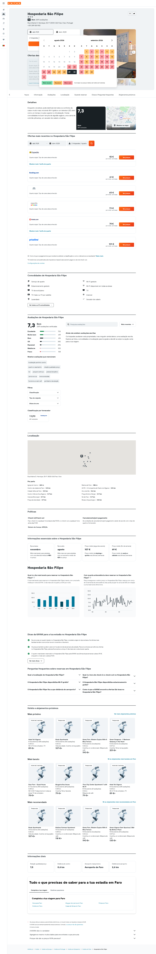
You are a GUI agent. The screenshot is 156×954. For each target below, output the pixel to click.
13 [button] (59, 62)
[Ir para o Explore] (3, 29)
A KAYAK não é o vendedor (39, 931)
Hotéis (37, 949)
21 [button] (64, 67)
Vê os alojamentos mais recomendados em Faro (119, 802)
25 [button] (49, 72)
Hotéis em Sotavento (74, 949)
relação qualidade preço (52, 367)
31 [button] (44, 77)
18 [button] (49, 67)
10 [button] (44, 62)
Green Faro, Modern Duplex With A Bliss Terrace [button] (95, 741)
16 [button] (74, 62)
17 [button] (44, 67)
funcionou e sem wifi (35, 381)
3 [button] (96, 52)
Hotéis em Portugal (59, 949)
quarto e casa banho (35, 367)
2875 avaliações (42, 20)
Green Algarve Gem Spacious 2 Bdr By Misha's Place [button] (122, 829)
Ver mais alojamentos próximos (125, 714)
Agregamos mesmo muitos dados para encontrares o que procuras (54, 934)
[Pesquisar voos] (3, 10)
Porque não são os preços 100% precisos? (45, 938)
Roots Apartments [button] (62, 739)
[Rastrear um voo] (3, 33)
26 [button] (54, 72)
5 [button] (54, 57)
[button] (3, 3)
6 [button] (59, 57)
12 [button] (54, 62)
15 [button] (69, 62)
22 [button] (69, 67)
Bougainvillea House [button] (63, 785)
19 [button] (54, 67)
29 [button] (69, 72)
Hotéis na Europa (47, 949)
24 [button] (44, 72)
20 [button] (59, 67)
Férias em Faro (103, 903)
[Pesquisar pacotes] (3, 23)
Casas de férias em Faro (73, 906)
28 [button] (64, 72)
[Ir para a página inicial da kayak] (14, 3)
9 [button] (74, 57)
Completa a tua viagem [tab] (39, 890)
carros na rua (32, 376)
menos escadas (44, 376)
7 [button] (64, 57)
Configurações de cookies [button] (36, 263)
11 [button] (49, 62)
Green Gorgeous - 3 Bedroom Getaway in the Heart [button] (120, 741)
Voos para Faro (37, 903)
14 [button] (64, 62)
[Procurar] (3, 14)
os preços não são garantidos (74, 924)
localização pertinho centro (37, 362)
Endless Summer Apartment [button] (65, 827)
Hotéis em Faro (37, 906)
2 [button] (74, 52)
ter (29, 372)
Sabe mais (99, 256)
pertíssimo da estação (51, 381)
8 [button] (69, 57)
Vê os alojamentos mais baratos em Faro (122, 759)
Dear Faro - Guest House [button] (37, 785)
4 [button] (49, 57)
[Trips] (3, 39)
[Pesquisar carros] (3, 19)
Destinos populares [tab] (57, 890)
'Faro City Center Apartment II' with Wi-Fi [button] (95, 786)
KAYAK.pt (30, 949)
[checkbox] (38, 417)
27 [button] (59, 72)
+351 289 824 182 (34, 25)
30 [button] (74, 72)
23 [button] (74, 67)
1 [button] (69, 52)
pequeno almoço (38, 372)
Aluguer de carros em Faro (74, 903)
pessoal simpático (52, 372)
